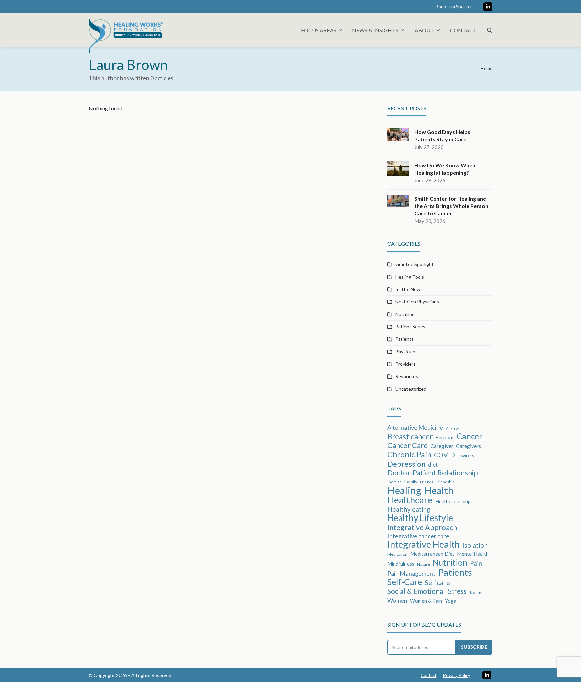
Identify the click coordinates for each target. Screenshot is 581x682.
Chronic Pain (409, 454)
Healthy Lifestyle (420, 518)
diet (433, 464)
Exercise (394, 482)
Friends (426, 482)
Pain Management (411, 573)
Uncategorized (410, 389)
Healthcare (410, 500)
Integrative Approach (422, 527)
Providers (405, 364)
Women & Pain (426, 601)
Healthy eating (408, 509)
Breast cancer (410, 437)
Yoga (450, 601)
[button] (489, 30)
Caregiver (441, 446)
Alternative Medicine (415, 427)
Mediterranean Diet (432, 554)
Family (410, 481)
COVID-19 (466, 456)
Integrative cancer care (418, 536)
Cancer (469, 436)
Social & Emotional (416, 591)
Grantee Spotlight (414, 264)
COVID (444, 455)
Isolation (475, 545)
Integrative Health (423, 544)
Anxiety (452, 428)
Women (397, 600)
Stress (457, 591)
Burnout (444, 437)
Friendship (445, 482)
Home (486, 68)
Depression (406, 464)
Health (439, 490)
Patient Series (410, 326)
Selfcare (437, 582)
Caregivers (468, 446)
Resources (406, 376)
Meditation (397, 554)
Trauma (476, 592)
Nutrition (405, 314)
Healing (404, 490)
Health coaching (453, 501)
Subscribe (474, 647)
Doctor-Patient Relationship (432, 473)
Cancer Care (407, 445)
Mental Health (473, 554)
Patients (404, 339)
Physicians (406, 351)
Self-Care (404, 582)
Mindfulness (400, 564)
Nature (423, 564)
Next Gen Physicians (417, 301)
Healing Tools (409, 277)
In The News (409, 289)
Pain (476, 563)
